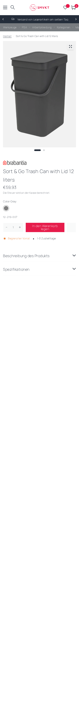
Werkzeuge (10, 27)
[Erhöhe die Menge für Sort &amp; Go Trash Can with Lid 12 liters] (20, 227)
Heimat (7, 36)
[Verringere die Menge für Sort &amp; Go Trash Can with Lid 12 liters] (6, 227)
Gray (6, 208)
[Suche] (13, 7)
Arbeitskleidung (42, 27)
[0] (73, 7)
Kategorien (63, 27)
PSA (24, 27)
